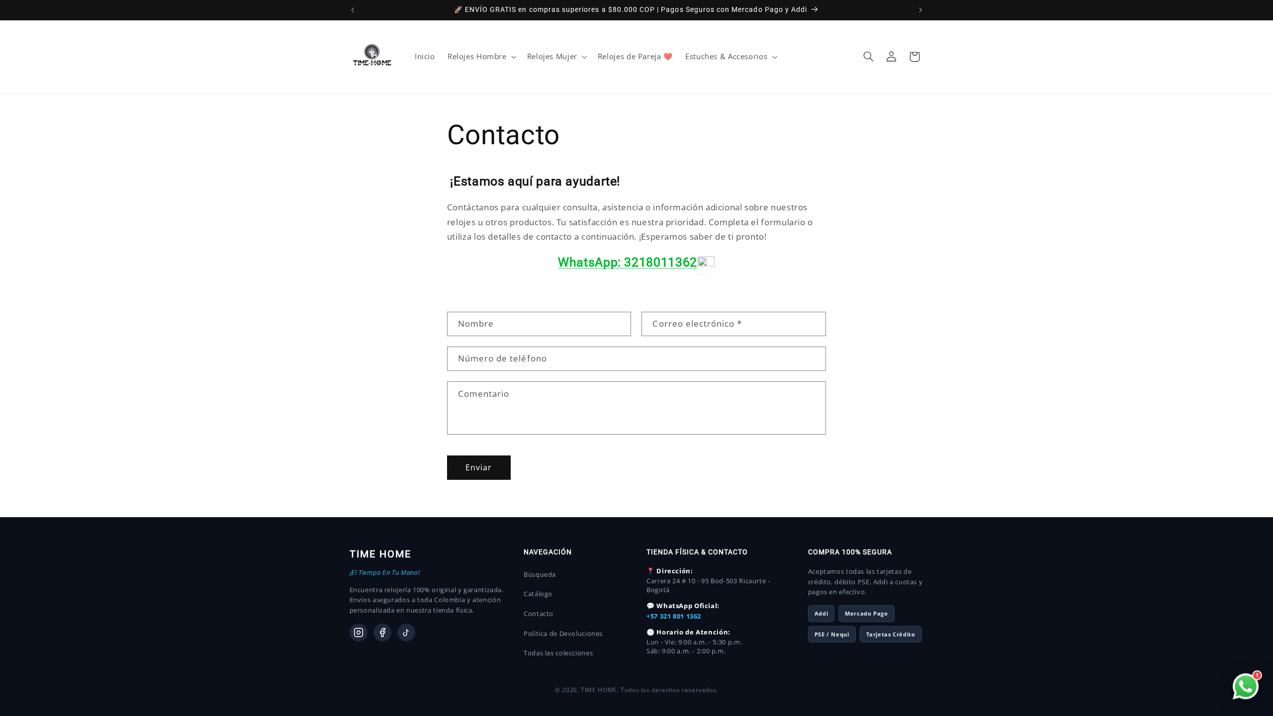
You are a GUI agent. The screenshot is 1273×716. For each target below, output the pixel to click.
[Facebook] (382, 632)
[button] (481, 57)
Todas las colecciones (558, 652)
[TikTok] (406, 632)
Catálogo (538, 593)
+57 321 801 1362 (673, 616)
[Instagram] (358, 632)
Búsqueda (540, 574)
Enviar (478, 467)
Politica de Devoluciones (563, 633)
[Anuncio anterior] (353, 10)
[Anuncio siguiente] (920, 10)
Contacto (538, 613)
